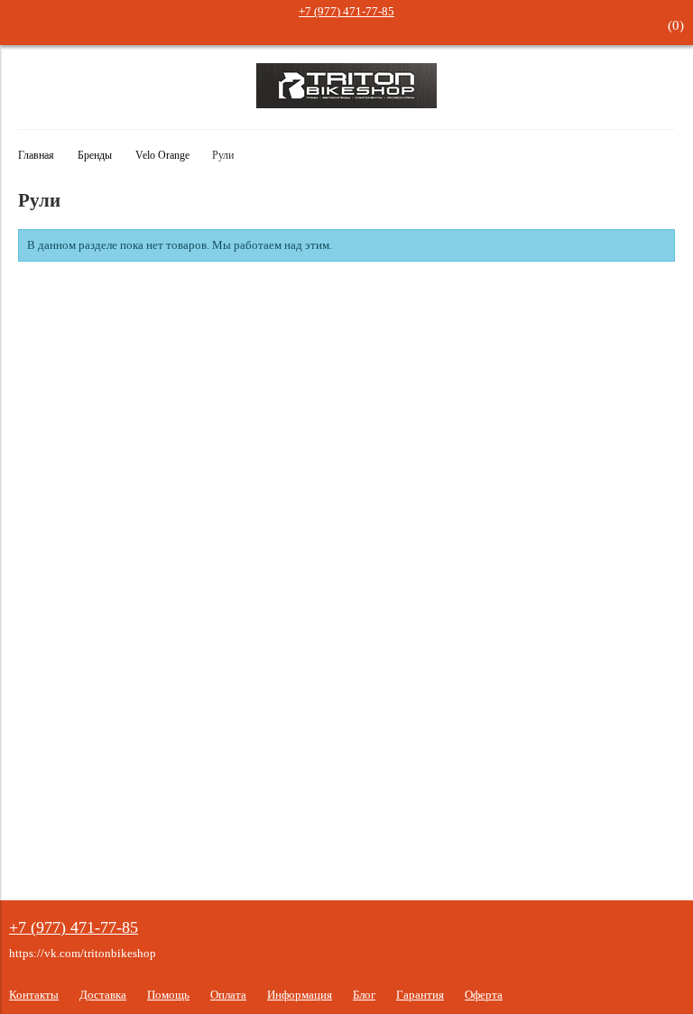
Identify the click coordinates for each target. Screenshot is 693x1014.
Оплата (228, 994)
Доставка (102, 994)
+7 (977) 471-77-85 (346, 11)
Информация (299, 994)
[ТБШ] (346, 104)
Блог (364, 994)
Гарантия (420, 994)
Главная (36, 155)
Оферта (484, 994)
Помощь (168, 994)
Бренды (95, 155)
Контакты (34, 994)
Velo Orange (162, 155)
